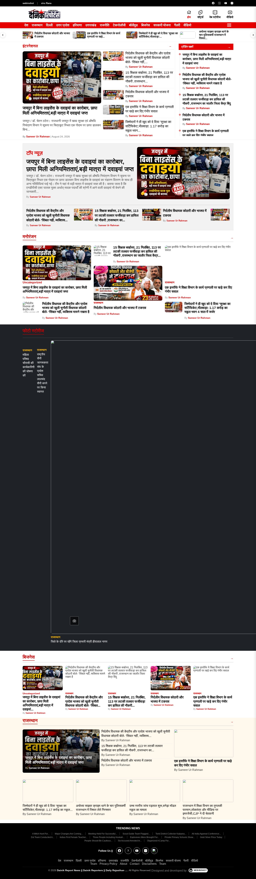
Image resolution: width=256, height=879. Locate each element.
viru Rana (46, 3)
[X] (219, 3)
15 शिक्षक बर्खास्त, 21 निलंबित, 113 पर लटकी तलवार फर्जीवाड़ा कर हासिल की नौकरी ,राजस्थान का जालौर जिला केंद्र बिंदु (207, 99)
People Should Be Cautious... (98, 841)
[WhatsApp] (154, 850)
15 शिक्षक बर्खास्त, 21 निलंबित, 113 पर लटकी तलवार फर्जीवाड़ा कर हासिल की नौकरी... (126, 701)
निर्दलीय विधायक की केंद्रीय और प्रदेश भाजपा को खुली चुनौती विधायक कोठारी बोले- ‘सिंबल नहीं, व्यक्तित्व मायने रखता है (207, 79)
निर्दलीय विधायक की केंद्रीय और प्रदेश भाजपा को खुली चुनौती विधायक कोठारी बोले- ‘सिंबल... (84, 701)
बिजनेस (145, 25)
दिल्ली (49, 25)
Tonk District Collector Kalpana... (171, 834)
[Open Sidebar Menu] (229, 25)
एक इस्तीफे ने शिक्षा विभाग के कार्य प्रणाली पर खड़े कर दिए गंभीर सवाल (212, 701)
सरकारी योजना (162, 25)
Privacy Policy (108, 863)
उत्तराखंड (90, 25)
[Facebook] (213, 3)
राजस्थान (37, 25)
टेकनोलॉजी (119, 25)
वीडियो (187, 25)
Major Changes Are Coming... (69, 834)
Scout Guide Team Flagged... (136, 834)
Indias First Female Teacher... (74, 837)
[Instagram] (232, 3)
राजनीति (104, 25)
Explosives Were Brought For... (145, 837)
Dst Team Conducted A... (43, 837)
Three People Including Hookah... (109, 837)
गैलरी (177, 25)
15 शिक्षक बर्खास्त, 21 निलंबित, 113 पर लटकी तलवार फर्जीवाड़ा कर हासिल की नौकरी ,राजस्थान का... (116, 215)
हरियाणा (77, 25)
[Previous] (3, 35)
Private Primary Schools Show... (180, 837)
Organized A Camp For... (158, 841)
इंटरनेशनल (30, 46)
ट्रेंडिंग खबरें (187, 46)
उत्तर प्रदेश (62, 25)
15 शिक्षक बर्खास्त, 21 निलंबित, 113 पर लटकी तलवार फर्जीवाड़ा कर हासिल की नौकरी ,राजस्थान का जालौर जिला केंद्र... (137, 251)
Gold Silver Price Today (211, 837)
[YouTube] (225, 3)
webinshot (28, 3)
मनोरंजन (29, 236)
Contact (134, 863)
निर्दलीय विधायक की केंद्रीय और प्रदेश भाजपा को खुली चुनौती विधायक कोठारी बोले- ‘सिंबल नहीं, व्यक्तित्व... (48, 215)
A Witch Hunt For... (41, 834)
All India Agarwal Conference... (206, 834)
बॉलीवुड (133, 25)
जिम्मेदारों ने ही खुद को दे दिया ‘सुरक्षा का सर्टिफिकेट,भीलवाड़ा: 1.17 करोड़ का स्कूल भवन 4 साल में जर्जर (207, 308)
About (123, 863)
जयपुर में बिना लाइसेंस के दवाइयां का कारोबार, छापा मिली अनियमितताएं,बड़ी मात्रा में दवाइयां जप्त (60, 110)
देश (26, 25)
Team (93, 863)
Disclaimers (149, 863)
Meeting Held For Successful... (103, 834)
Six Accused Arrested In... (130, 841)
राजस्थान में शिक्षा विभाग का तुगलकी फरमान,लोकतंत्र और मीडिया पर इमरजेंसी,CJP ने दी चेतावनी (202, 810)
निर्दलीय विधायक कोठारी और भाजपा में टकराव (120, 308)
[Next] (253, 35)
